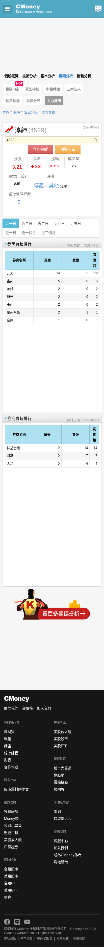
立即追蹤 (40, 149)
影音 (7, 760)
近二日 (27, 224)
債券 (7, 897)
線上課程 (11, 753)
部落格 (27, 708)
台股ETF (10, 883)
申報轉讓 (53, 89)
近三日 (43, 224)
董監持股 (32, 89)
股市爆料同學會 (16, 789)
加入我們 (44, 708)
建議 (98, 9)
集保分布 (33, 101)
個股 (16, 112)
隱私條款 (10, 939)
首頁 (6, 112)
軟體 (7, 738)
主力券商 (54, 101)
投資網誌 (11, 811)
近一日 (11, 224)
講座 (7, 746)
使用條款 (26, 939)
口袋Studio (62, 818)
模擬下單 (67, 149)
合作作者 (11, 767)
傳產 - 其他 (46, 186)
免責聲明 (79, 939)
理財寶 (9, 731)
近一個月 (29, 233)
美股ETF (10, 890)
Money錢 (11, 818)
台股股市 (11, 869)
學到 (57, 811)
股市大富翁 (62, 768)
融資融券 (13, 101)
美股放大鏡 (13, 839)
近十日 (11, 233)
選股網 (59, 775)
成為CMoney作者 (68, 855)
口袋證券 (11, 847)
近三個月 (48, 233)
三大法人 (74, 89)
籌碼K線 (12, 89)
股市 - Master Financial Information (42, 9)
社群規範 (63, 939)
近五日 (75, 224)
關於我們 (11, 708)
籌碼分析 (30, 112)
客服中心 (61, 840)
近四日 (59, 224)
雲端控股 (61, 782)
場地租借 (61, 862)
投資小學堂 (13, 825)
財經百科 (11, 832)
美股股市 (11, 876)
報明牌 (59, 789)
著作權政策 (44, 939)
